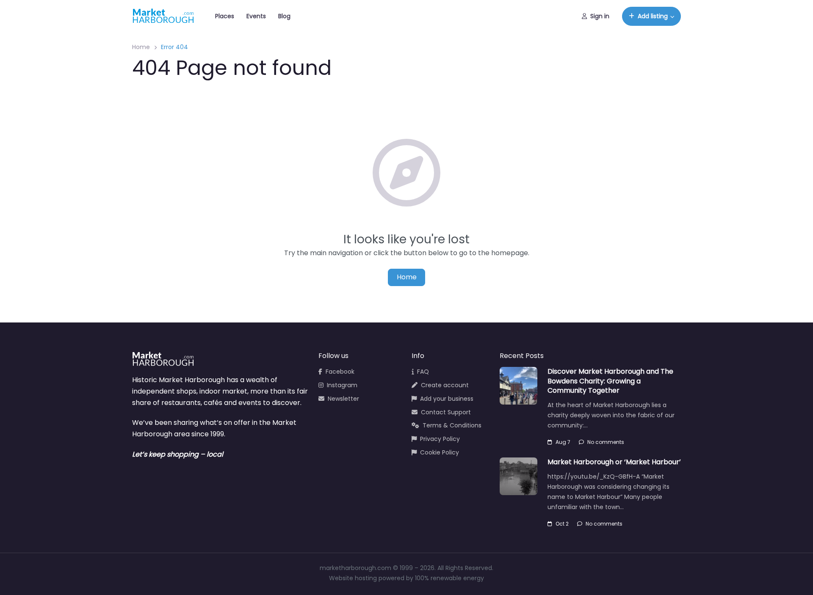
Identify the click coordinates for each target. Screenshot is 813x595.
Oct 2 (562, 523)
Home (141, 47)
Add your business (446, 398)
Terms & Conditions (452, 425)
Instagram (342, 385)
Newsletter (343, 398)
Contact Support (446, 412)
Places (224, 16)
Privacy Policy (440, 439)
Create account (445, 385)
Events (256, 16)
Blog (284, 16)
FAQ (423, 371)
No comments (605, 442)
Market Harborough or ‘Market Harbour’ (614, 462)
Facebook (340, 371)
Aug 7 (563, 442)
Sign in (599, 16)
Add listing (653, 16)
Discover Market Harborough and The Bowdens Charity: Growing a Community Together (610, 380)
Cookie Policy (439, 452)
